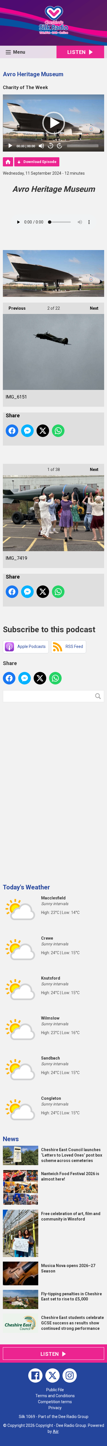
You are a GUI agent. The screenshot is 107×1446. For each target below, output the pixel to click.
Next (91, 308)
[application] (53, 123)
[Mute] (41, 146)
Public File (55, 1389)
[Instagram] (69, 1375)
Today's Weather (26, 887)
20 (50, 145)
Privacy (55, 1407)
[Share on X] (43, 430)
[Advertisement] (45, 790)
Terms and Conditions (55, 1395)
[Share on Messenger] (27, 430)
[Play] (10, 146)
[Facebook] (35, 1375)
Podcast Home (8, 161)
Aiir (55, 1431)
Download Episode (39, 162)
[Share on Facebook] (12, 430)
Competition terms (55, 1401)
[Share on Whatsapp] (58, 430)
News (11, 1139)
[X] (52, 1375)
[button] (53, 123)
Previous (14, 308)
